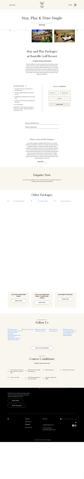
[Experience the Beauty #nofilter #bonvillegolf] (42, 335)
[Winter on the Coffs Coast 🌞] (28, 335)
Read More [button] (40, 161)
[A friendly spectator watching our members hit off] (14, 335)
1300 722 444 (12, 5)
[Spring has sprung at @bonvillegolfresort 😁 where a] (69, 335)
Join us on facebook (42, 348)
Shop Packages (17, 405)
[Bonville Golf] (42, 5)
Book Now (59, 104)
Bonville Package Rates (32, 123)
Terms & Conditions (30, 127)
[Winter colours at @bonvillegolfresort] (55, 335)
